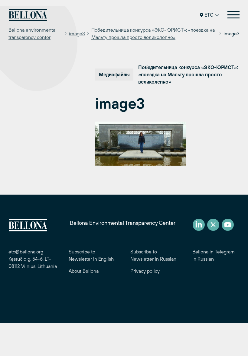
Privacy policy (145, 271)
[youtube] (228, 225)
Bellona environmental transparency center (32, 33)
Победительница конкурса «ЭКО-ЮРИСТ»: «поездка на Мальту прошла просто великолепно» (153, 33)
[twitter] (213, 225)
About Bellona (84, 271)
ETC (209, 14)
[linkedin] (199, 225)
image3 (77, 33)
